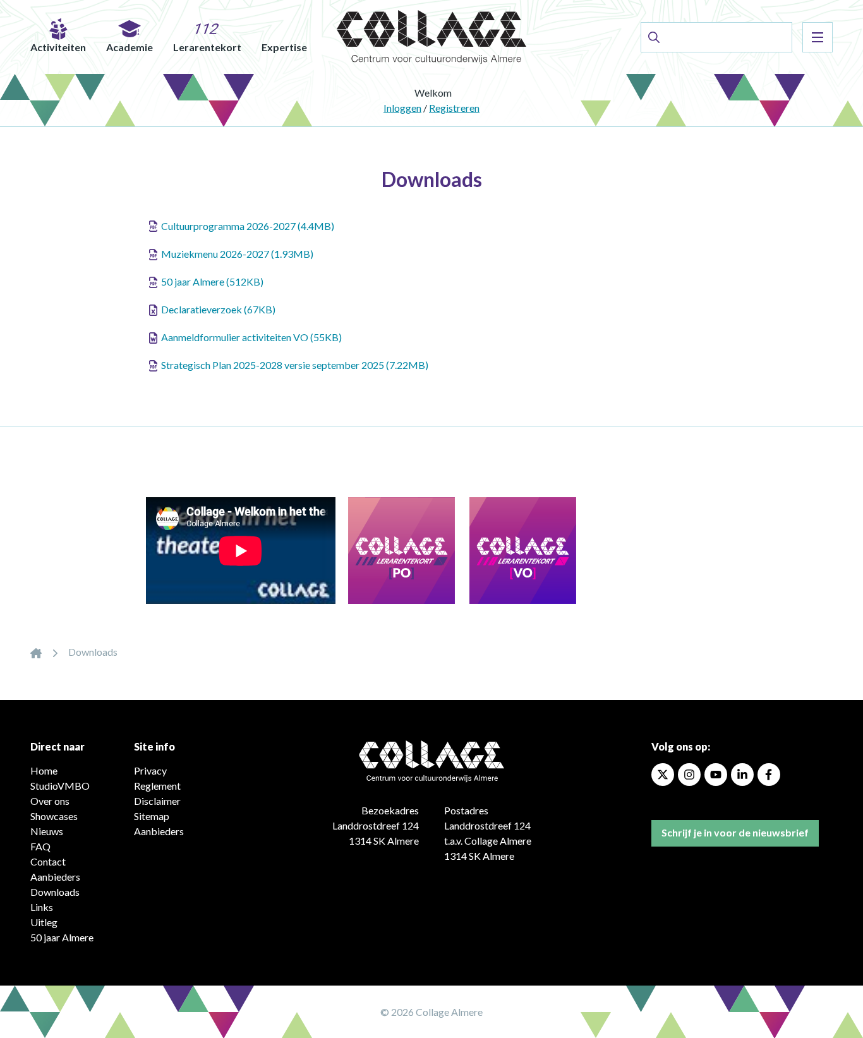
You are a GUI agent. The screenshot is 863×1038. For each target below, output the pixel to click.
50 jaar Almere (62, 937)
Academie (129, 47)
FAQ (40, 846)
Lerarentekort (207, 47)
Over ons (49, 801)
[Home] (36, 652)
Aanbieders (55, 877)
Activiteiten (58, 47)
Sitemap (151, 816)
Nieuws (46, 831)
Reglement (157, 786)
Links (41, 907)
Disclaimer (157, 801)
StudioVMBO (60, 786)
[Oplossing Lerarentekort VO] (516, 549)
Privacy (150, 770)
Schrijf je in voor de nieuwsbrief (735, 832)
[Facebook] (768, 774)
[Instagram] (689, 774)
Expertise (284, 47)
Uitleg (43, 922)
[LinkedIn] (742, 774)
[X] (662, 774)
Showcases (54, 816)
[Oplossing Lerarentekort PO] (395, 549)
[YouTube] (715, 774)
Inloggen (402, 108)
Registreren (454, 108)
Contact (48, 861)
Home (43, 770)
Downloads (55, 892)
